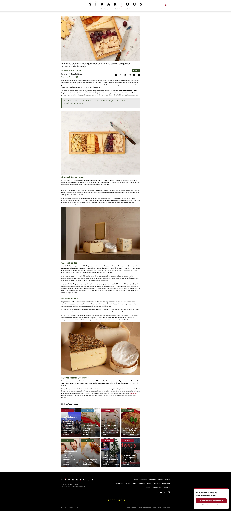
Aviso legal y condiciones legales (144, 507)
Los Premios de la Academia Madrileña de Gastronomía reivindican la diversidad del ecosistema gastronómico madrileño (70, 425)
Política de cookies (157, 507)
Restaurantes (119, 483)
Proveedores (152, 479)
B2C (123, 411)
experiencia (133, 393)
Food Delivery (166, 483)
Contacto (148, 487)
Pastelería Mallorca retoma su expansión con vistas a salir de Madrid (90, 430)
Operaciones (87, 411)
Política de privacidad (131, 507)
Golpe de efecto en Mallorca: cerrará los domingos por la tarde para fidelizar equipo (111, 430)
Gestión (67, 411)
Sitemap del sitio (166, 507)
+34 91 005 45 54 (66, 486)
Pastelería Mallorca (67, 77)
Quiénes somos (157, 487)
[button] (116, 75)
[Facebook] (161, 492)
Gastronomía (156, 483)
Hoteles (128, 483)
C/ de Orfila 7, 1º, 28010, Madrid (69, 484)
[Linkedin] (169, 492)
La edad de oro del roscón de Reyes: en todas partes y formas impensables (131, 431)
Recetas (167, 479)
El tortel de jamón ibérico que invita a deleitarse (90, 462)
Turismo (149, 483)
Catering (134, 483)
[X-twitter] (157, 492)
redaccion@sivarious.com (78, 486)
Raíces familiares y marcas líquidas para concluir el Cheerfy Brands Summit (130, 459)
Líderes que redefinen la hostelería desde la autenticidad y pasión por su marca (111, 459)
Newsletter (167, 487)
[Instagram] (165, 492)
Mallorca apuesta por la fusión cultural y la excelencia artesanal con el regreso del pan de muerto (70, 457)
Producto (136, 70)
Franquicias (142, 483)
